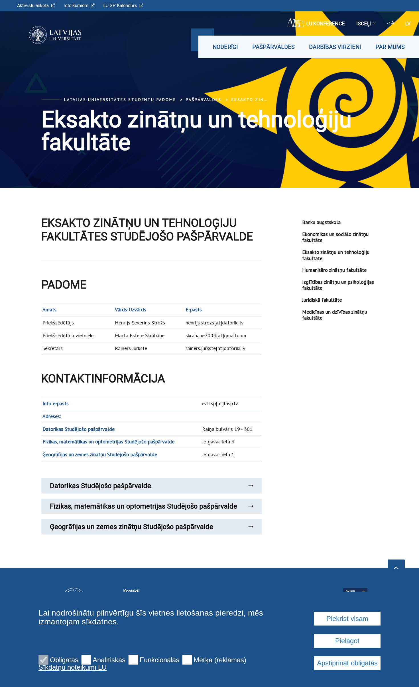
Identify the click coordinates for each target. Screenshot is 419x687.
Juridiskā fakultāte (322, 300)
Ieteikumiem (76, 5)
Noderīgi (225, 47)
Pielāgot (347, 641)
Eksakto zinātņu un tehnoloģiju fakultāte (335, 255)
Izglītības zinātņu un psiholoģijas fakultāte (338, 285)
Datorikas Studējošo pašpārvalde (100, 486)
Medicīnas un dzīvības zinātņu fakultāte (334, 314)
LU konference (325, 23)
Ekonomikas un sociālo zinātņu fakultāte (335, 237)
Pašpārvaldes (273, 47)
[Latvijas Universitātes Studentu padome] (46, 35)
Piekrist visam (347, 618)
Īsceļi (363, 23)
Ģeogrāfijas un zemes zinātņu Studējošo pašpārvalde (131, 527)
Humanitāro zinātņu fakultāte (334, 270)
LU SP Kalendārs (120, 5)
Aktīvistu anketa (33, 5)
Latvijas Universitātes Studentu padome (120, 99)
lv (407, 23)
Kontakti (131, 591)
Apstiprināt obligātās (347, 663)
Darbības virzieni (335, 47)
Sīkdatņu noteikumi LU (72, 667)
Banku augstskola (321, 222)
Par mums (390, 47)
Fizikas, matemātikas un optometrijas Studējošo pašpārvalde (143, 506)
